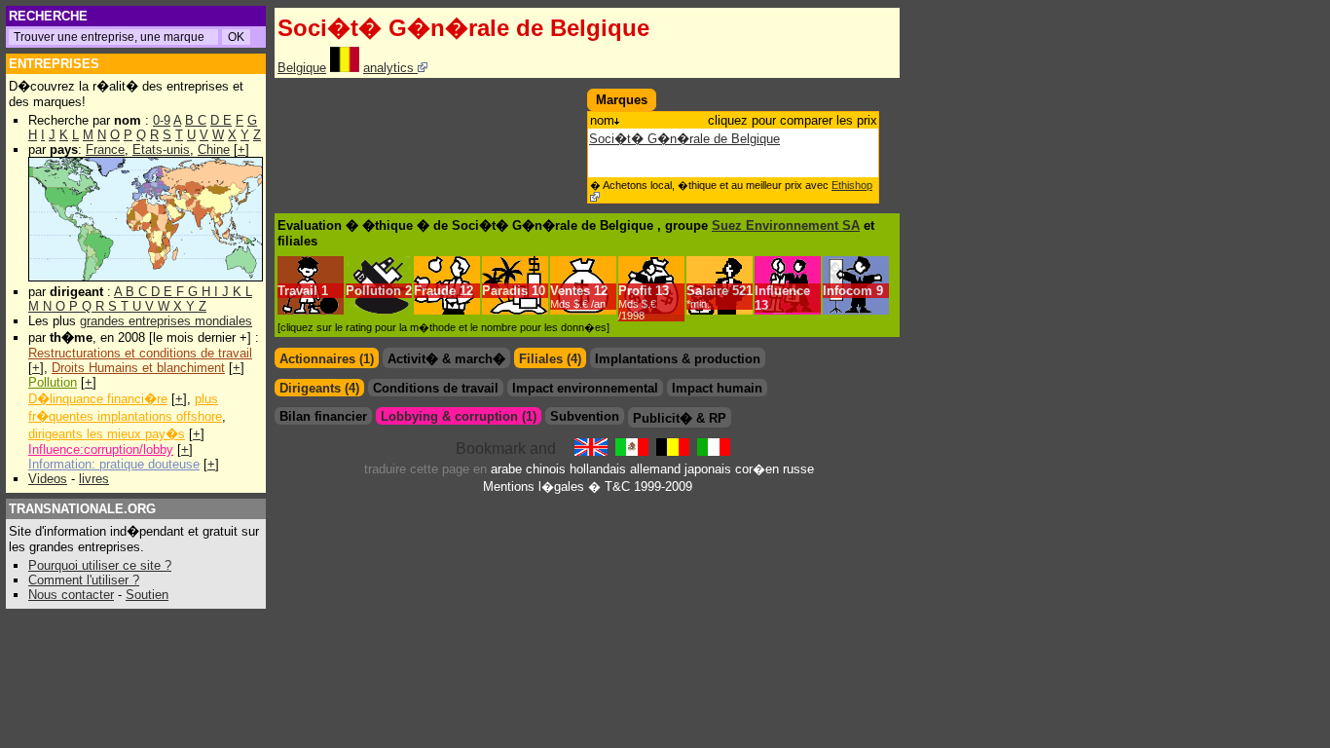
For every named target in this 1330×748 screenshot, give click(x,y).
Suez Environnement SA (786, 225)
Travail (297, 290)
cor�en (757, 469)
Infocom (847, 290)
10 (538, 290)
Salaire (707, 290)
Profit (634, 290)
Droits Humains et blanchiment (138, 367)
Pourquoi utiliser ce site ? (99, 565)
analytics (390, 67)
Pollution (52, 382)
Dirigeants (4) (319, 388)
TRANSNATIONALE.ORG (82, 509)
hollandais (598, 469)
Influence (782, 290)
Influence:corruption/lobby (100, 449)
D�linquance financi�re (97, 399)
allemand (655, 469)
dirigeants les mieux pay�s (106, 434)
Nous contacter (71, 594)
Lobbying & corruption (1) (458, 416)
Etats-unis (161, 149)
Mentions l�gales (533, 486)
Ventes (570, 290)
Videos (47, 478)
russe (798, 469)
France (105, 149)
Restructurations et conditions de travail (140, 353)
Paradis (505, 290)
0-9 (161, 120)
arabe (506, 469)
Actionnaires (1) (326, 359)
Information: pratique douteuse (114, 464)
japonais (707, 469)
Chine (214, 149)
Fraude (435, 290)
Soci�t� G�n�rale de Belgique (684, 138)
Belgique (301, 67)
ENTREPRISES (54, 63)
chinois (546, 469)
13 (643, 302)
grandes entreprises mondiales (166, 321)
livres (94, 478)
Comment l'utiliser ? (83, 580)
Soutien (147, 594)
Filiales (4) (550, 359)
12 (466, 290)
